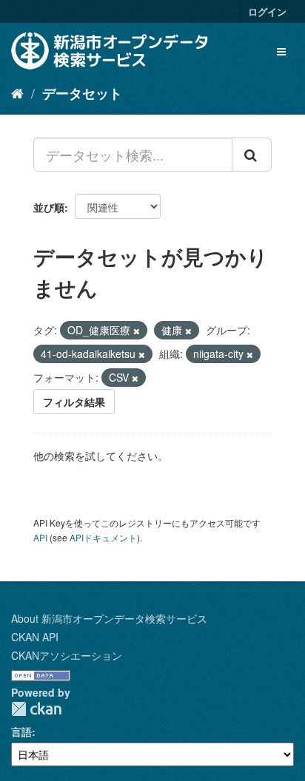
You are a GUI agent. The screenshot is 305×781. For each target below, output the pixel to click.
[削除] (136, 331)
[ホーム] (17, 92)
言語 (21, 731)
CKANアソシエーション (66, 655)
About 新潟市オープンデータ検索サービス (109, 618)
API (40, 537)
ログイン (267, 11)
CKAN (36, 709)
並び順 (48, 207)
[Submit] (252, 155)
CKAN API (34, 636)
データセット (82, 93)
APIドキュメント (103, 537)
